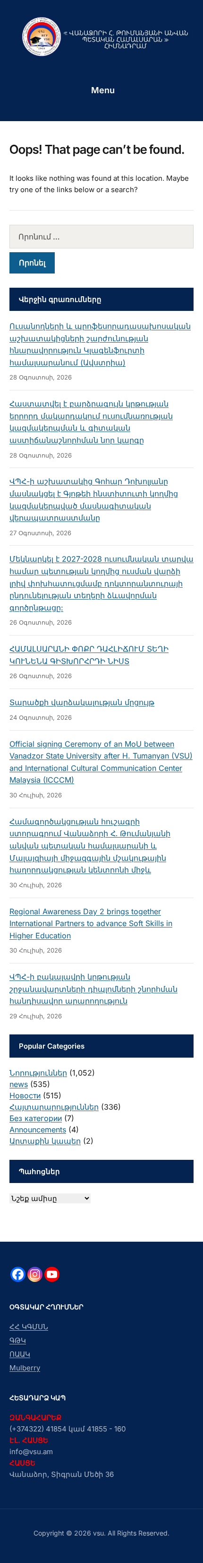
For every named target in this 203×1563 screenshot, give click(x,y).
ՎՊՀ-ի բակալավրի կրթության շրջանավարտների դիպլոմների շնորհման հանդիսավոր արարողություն (93, 989)
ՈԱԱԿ (19, 1354)
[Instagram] (34, 1274)
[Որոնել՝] (101, 236)
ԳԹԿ (17, 1340)
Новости (25, 1095)
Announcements (37, 1129)
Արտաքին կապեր (45, 1141)
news (18, 1084)
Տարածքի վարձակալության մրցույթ (81, 702)
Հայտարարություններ (54, 1107)
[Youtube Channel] (51, 1274)
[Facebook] (17, 1274)
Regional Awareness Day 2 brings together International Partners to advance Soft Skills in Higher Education (90, 923)
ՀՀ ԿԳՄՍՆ (28, 1326)
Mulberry (24, 1367)
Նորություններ (38, 1072)
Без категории (35, 1118)
